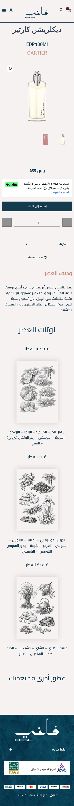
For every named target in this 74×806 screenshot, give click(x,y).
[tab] (37, 244)
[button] (10, 68)
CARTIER (37, 53)
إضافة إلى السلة (37, 206)
